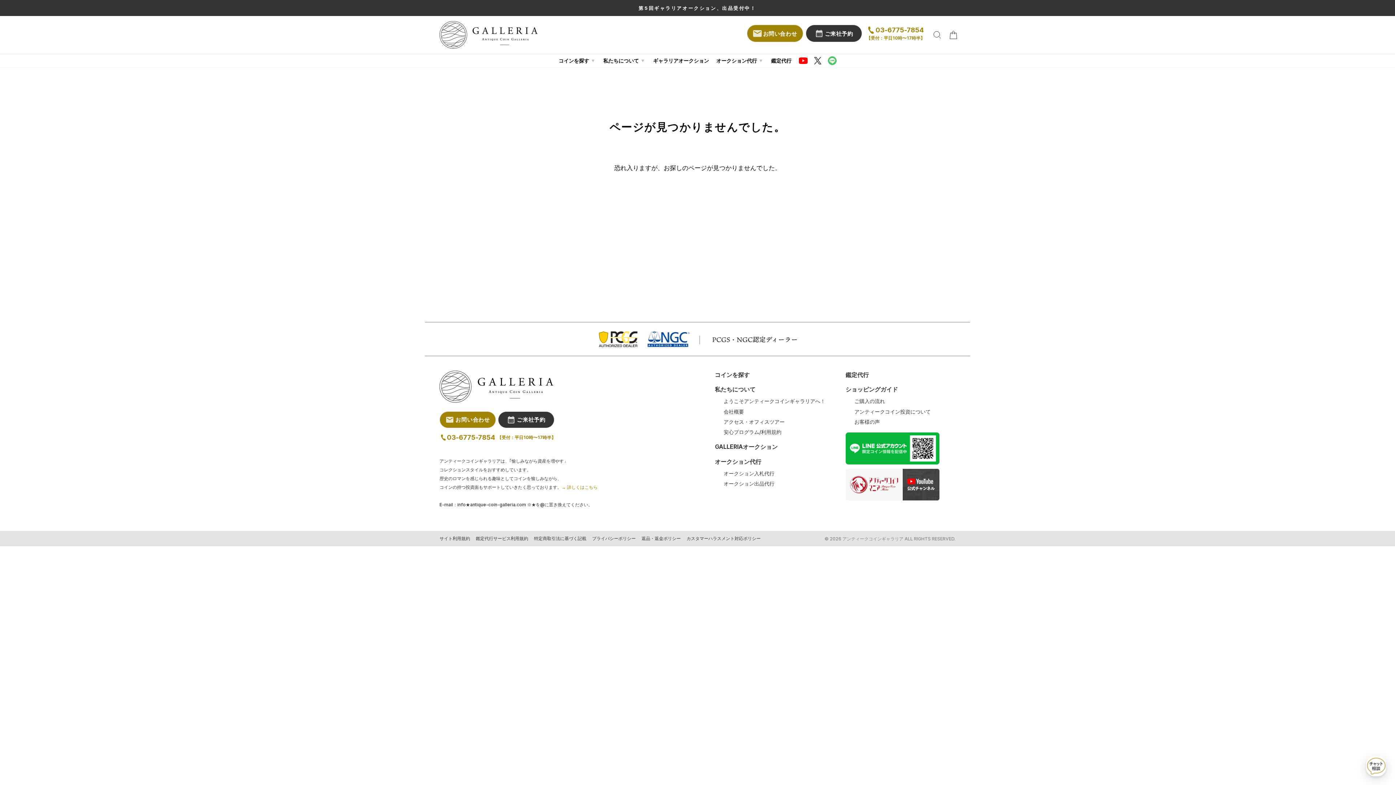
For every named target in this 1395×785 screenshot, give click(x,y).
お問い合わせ (780, 33)
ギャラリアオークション (681, 60)
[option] (697, 8)
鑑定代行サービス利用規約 (502, 538)
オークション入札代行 (749, 473)
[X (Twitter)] (817, 60)
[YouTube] (803, 60)
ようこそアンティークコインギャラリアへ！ (774, 401)
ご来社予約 (839, 33)
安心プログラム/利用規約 (752, 432)
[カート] (953, 35)
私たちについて (621, 60)
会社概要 (734, 411)
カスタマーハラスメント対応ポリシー (724, 538)
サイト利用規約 (455, 538)
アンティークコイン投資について (892, 411)
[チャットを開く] (1376, 766)
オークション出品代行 (749, 483)
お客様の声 (867, 421)
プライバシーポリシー (614, 538)
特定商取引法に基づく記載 (560, 538)
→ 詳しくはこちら (580, 487)
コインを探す (574, 60)
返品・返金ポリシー (661, 538)
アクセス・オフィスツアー (754, 421)
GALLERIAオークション (746, 446)
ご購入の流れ (869, 401)
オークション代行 (736, 60)
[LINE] (832, 60)
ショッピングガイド (872, 389)
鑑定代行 (781, 60)
